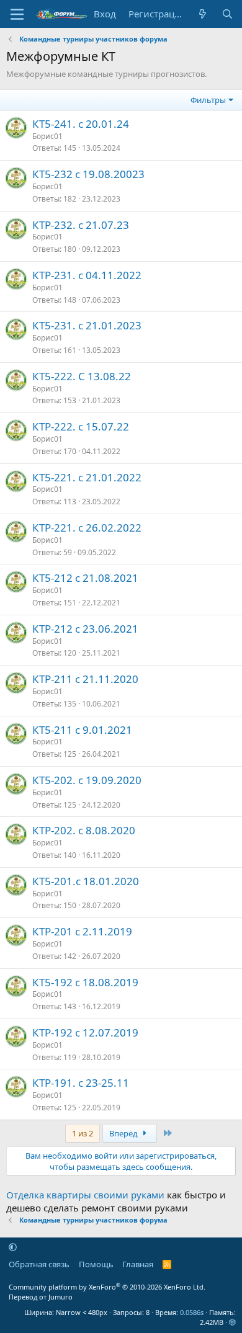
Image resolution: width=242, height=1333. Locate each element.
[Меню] (17, 14)
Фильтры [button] (208, 99)
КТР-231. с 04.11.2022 (86, 275)
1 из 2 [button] (82, 1133)
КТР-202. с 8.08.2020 (83, 830)
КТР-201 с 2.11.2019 (82, 931)
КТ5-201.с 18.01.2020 (85, 881)
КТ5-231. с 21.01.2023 (86, 325)
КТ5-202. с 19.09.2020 (86, 780)
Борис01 (47, 136)
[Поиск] (227, 13)
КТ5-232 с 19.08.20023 (88, 174)
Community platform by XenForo (107, 1286)
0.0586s (192, 1312)
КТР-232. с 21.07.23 (80, 225)
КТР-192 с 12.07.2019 (85, 1032)
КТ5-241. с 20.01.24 (80, 124)
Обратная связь (39, 1264)
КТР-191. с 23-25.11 (80, 1083)
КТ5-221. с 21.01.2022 (86, 477)
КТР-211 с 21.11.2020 (85, 679)
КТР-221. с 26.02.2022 (86, 527)
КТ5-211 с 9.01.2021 (82, 730)
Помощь (96, 1264)
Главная (137, 1264)
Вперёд (124, 1133)
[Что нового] (202, 13)
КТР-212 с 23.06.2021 (85, 629)
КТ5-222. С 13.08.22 (81, 376)
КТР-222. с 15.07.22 (80, 426)
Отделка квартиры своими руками (85, 1194)
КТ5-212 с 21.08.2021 (85, 578)
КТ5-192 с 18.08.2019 (85, 982)
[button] (12, 1247)
